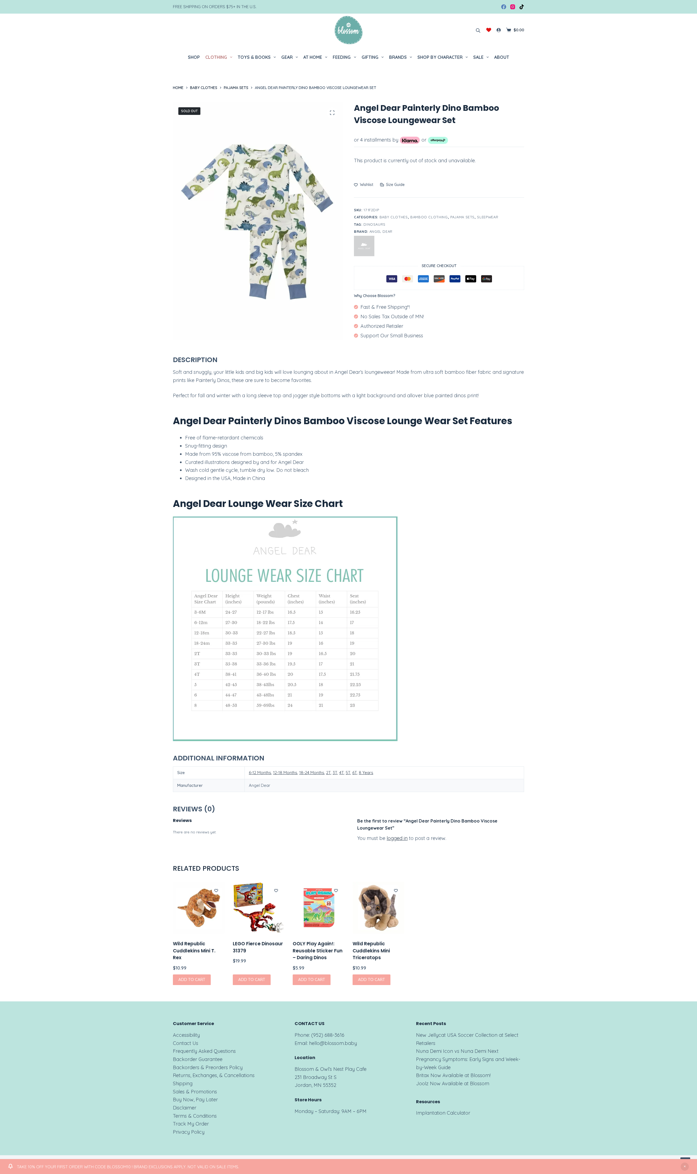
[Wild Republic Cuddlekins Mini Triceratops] (378, 908)
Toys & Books (254, 57)
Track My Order (191, 1124)
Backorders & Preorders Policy (208, 1067)
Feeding (342, 57)
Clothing (216, 57)
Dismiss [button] (685, 1167)
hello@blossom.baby (333, 1043)
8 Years (366, 772)
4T (341, 772)
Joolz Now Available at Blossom (452, 1083)
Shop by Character (440, 57)
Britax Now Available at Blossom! (453, 1075)
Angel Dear (381, 231)
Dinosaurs (374, 224)
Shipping (182, 1083)
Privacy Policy (188, 1132)
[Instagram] (512, 6)
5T (348, 772)
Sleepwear (487, 217)
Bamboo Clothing (429, 217)
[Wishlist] (488, 29)
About (501, 57)
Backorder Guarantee (197, 1059)
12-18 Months (285, 772)
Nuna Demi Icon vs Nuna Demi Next (457, 1051)
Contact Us (185, 1043)
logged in (397, 838)
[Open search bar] (478, 29)
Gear (287, 57)
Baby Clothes (394, 217)
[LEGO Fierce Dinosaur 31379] (259, 908)
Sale (478, 57)
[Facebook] (503, 6)
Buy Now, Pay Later (195, 1099)
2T (328, 772)
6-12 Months (260, 772)
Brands (398, 57)
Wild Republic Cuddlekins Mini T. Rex (194, 950)
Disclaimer (184, 1108)
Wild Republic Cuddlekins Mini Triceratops (371, 950)
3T (335, 772)
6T (354, 772)
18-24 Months (311, 772)
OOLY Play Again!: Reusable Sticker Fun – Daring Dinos (318, 950)
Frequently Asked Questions (204, 1051)
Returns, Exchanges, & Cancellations (214, 1075)
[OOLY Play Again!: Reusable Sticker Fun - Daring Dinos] (318, 908)
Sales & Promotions (195, 1092)
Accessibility (186, 1035)
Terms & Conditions (195, 1116)
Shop (194, 57)
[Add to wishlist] (216, 890)
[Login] (499, 30)
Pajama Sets (462, 217)
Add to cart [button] (191, 979)
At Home (312, 57)
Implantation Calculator (443, 1113)
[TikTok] (521, 6)
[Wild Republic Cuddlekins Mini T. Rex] (199, 908)
